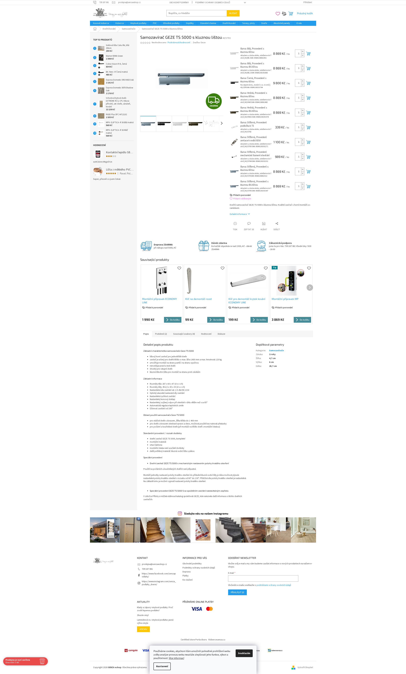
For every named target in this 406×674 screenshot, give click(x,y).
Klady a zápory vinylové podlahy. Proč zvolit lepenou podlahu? (155, 609)
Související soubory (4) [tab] (184, 334)
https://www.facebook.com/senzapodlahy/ (159, 575)
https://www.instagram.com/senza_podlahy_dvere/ (159, 583)
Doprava (186, 571)
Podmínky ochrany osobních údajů (212, 2)
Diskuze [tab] (221, 334)
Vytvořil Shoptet (305, 667)
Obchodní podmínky (179, 2)
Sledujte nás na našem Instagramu (206, 513)
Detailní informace (238, 214)
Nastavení (162, 666)
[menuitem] (101, 23)
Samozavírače (276, 350)
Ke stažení (188, 579)
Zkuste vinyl (143, 615)
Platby (186, 575)
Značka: (199, 42)
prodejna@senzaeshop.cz (154, 564)
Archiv (143, 629)
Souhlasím (244, 653)
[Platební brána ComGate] (131, 650)
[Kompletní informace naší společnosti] (275, 650)
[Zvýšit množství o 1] (302, 51)
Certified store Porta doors (194, 639)
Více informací (176, 658)
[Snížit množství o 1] (302, 55)
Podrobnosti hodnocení (179, 42)
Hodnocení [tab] (206, 334)
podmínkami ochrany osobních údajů (274, 585)
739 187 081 (147, 569)
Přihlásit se (237, 592)
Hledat (233, 13)
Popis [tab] (146, 334)
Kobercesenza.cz (217, 639)
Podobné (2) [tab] (161, 334)
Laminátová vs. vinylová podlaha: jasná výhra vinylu (155, 621)
